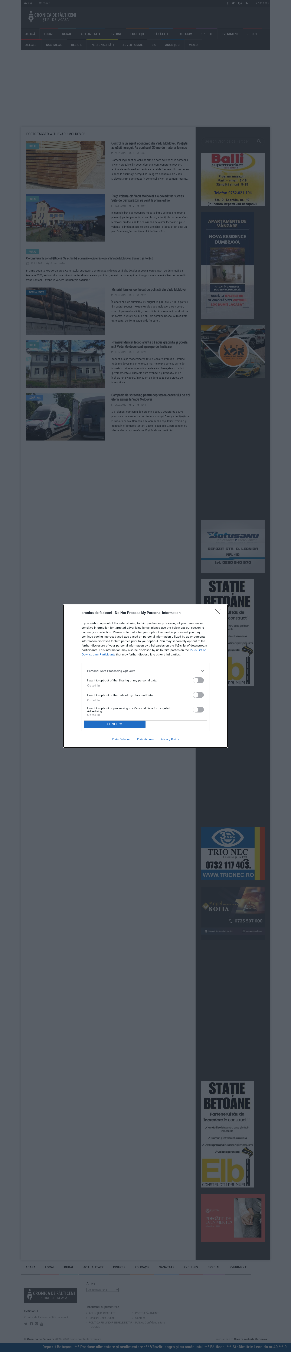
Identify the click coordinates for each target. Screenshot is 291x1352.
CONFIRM (115, 724)
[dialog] (145, 676)
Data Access (145, 739)
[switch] (198, 680)
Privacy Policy (169, 739)
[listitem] (145, 671)
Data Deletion (121, 739)
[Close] (219, 613)
